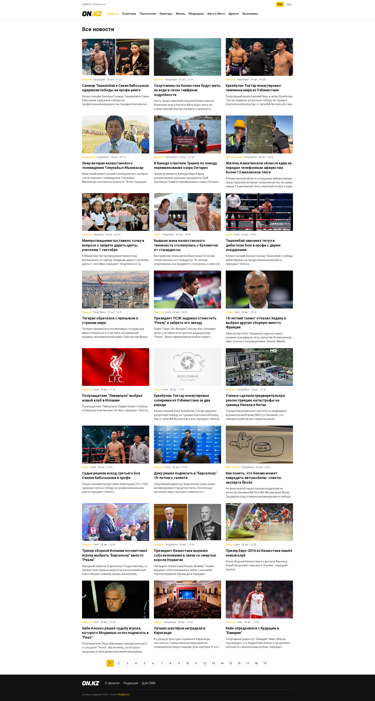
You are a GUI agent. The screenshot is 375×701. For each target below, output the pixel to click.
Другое (234, 13)
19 (264, 663)
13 (213, 663)
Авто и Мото (216, 13)
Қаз (289, 4)
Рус (280, 4)
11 (196, 663)
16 (239, 663)
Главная (113, 13)
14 (221, 663)
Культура (166, 13)
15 (230, 663)
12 (204, 663)
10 (187, 663)
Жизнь (180, 13)
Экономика (250, 13)
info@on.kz (123, 694)
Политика (129, 13)
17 (247, 663)
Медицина (196, 13)
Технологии (147, 13)
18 (256, 663)
